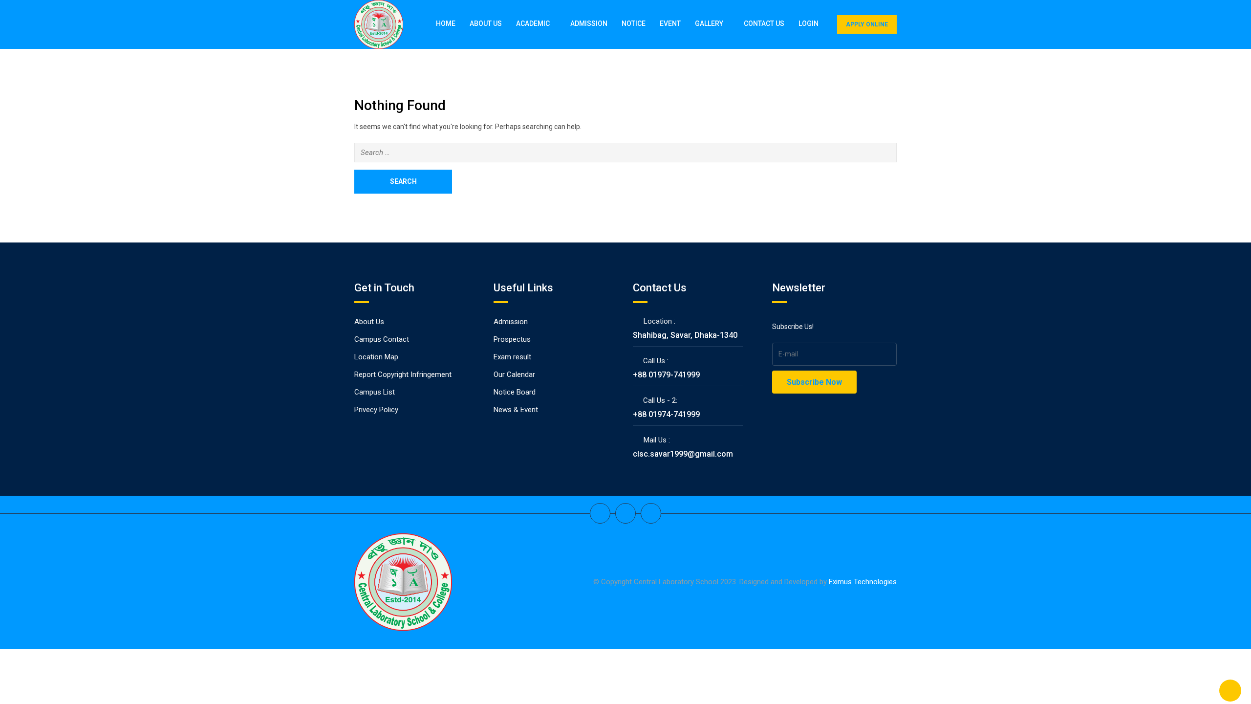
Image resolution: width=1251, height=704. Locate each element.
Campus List (374, 392)
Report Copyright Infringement (403, 374)
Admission (588, 23)
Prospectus (512, 339)
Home (445, 23)
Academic (533, 23)
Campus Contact (381, 339)
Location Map (376, 356)
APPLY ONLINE (867, 24)
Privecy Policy (376, 409)
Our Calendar (514, 374)
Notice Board (515, 392)
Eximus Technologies (863, 581)
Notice (634, 23)
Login (808, 23)
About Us (486, 23)
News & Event (516, 409)
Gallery (709, 23)
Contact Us (764, 23)
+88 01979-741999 (666, 374)
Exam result (512, 356)
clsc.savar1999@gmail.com (683, 454)
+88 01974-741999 (666, 414)
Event (670, 23)
